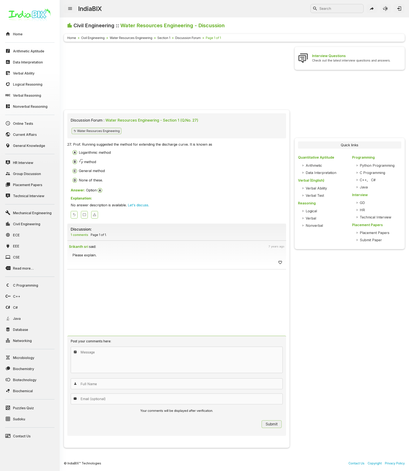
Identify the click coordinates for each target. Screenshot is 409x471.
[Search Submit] (315, 8)
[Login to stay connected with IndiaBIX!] (399, 8)
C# (373, 180)
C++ (363, 180)
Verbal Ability (316, 188)
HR (362, 210)
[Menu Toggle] (70, 8)
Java (364, 187)
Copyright (375, 463)
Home (71, 38)
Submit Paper (371, 240)
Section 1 (163, 38)
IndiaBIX (90, 8)
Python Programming (377, 165)
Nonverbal (314, 225)
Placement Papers (374, 233)
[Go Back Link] (74, 214)
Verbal (311, 218)
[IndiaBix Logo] (30, 16)
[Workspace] (84, 214)
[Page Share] (371, 8)
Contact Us (356, 463)
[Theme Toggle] (385, 8)
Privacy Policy (395, 463)
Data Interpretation (321, 173)
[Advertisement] (176, 76)
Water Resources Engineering (131, 38)
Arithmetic (314, 165)
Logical (311, 211)
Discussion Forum (188, 38)
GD (362, 203)
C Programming (372, 173)
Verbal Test (315, 195)
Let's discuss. (138, 205)
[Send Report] (94, 214)
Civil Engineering (93, 38)
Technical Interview (375, 217)
